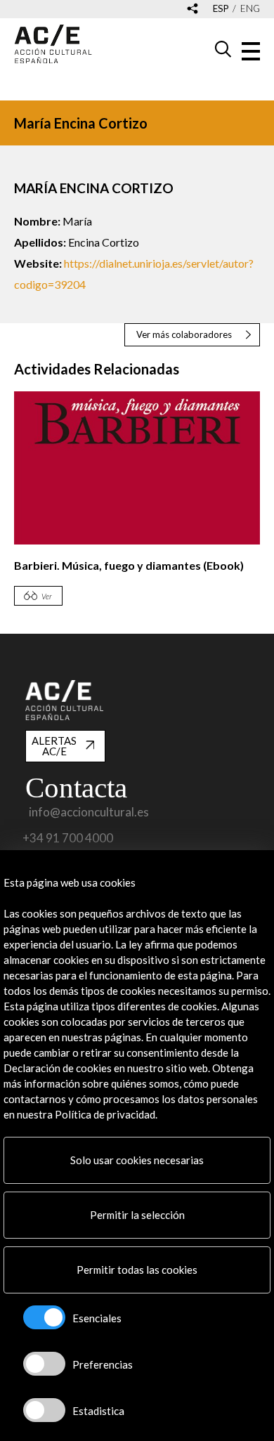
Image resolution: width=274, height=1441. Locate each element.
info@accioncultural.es (89, 812)
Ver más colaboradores (184, 334)
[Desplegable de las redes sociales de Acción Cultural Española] (192, 9)
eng (250, 8)
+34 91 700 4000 (67, 838)
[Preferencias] (44, 1364)
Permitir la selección (137, 1214)
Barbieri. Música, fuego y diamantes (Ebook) (129, 565)
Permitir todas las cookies (137, 1269)
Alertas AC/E (54, 745)
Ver (46, 596)
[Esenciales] (44, 1317)
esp (221, 8)
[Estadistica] (44, 1410)
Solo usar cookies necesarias (137, 1160)
